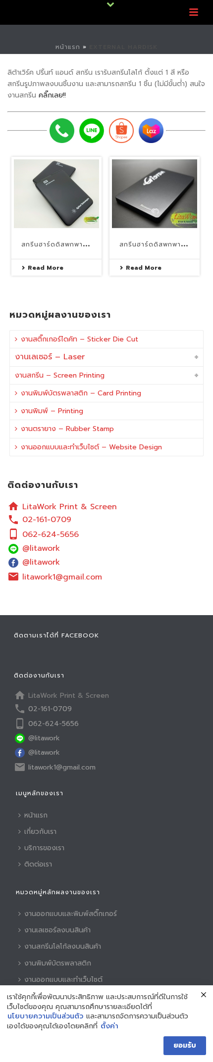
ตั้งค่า (109, 1026)
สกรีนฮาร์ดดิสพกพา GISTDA (163, 244)
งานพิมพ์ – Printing (52, 411)
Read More (45, 267)
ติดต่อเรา (38, 864)
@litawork (41, 548)
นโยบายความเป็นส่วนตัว (45, 1016)
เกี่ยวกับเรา (40, 831)
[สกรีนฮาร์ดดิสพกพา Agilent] (56, 194)
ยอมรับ (184, 1045)
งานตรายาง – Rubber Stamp (67, 429)
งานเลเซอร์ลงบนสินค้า (57, 930)
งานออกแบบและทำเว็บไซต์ (63, 979)
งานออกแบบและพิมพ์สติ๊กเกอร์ (70, 914)
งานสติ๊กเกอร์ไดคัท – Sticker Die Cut (79, 339)
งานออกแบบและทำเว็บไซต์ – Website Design (91, 447)
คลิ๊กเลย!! (52, 95)
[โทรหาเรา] (62, 130)
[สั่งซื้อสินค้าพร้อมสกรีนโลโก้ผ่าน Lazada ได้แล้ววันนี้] (151, 130)
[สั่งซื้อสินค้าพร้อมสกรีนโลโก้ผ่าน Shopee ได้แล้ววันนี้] (121, 130)
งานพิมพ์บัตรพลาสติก (57, 963)
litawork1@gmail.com (62, 577)
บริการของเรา (44, 848)
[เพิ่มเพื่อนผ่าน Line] (91, 130)
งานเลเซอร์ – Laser (50, 357)
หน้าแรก (67, 47)
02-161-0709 (46, 519)
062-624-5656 (50, 534)
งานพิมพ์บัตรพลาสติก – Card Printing (81, 393)
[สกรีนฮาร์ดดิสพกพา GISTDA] (154, 194)
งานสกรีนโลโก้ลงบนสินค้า (62, 946)
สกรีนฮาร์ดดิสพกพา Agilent (67, 244)
